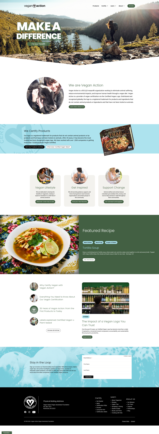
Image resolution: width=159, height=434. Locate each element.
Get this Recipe (89, 260)
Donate (131, 6)
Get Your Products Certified (34, 147)
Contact (133, 421)
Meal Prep (99, 242)
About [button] (121, 6)
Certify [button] (103, 6)
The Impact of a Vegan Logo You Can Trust (103, 323)
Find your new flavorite (79, 202)
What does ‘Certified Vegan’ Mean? (58, 147)
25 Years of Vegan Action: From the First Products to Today (57, 310)
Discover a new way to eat (45, 202)
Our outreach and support (113, 202)
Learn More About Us (77, 107)
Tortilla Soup (91, 248)
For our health (38, 44)
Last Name (86, 370)
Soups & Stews (111, 242)
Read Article (87, 337)
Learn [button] (112, 6)
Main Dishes (88, 242)
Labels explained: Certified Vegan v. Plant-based (57, 321)
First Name (86, 364)
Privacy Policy (125, 421)
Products (96, 6)
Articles (85, 317)
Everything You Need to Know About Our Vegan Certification (57, 298)
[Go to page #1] (77, 62)
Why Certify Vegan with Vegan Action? (51, 286)
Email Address (88, 358)
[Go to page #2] (79, 62)
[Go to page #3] (82, 62)
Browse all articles (53, 330)
